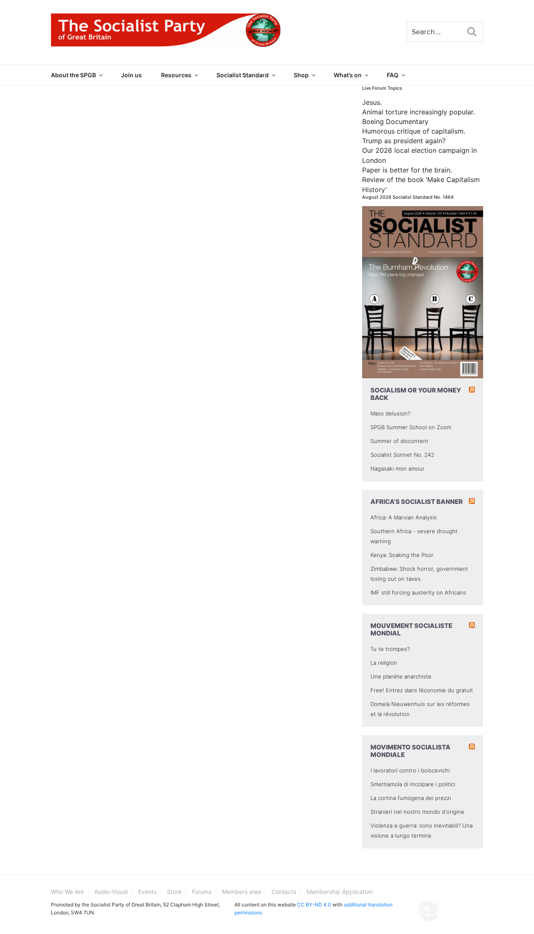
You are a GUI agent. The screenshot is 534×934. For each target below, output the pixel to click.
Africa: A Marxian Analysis (403, 517)
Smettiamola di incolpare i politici (412, 784)
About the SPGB (73, 74)
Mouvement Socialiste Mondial (411, 629)
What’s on (348, 74)
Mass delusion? (390, 413)
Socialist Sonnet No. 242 (402, 454)
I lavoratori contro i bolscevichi (410, 770)
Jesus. (372, 102)
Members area (241, 891)
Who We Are (67, 891)
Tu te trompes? (390, 648)
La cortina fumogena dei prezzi (410, 798)
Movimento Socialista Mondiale (410, 751)
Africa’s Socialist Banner (416, 502)
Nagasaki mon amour (397, 468)
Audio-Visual (111, 891)
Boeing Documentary (395, 121)
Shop (301, 74)
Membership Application (340, 891)
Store (174, 891)
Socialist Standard (243, 74)
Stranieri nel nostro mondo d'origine (417, 811)
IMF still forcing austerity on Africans (418, 592)
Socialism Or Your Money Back (415, 394)
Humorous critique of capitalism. (413, 131)
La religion (383, 662)
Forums (202, 891)
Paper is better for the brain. (407, 170)
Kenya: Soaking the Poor (401, 555)
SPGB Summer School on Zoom (410, 427)
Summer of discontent (399, 441)
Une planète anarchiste (400, 676)
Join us (131, 74)
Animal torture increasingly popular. (418, 112)
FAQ (392, 74)
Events (147, 891)
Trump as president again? (404, 141)
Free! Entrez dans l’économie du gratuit (421, 690)
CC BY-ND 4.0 (314, 904)
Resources (176, 74)
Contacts (284, 891)
